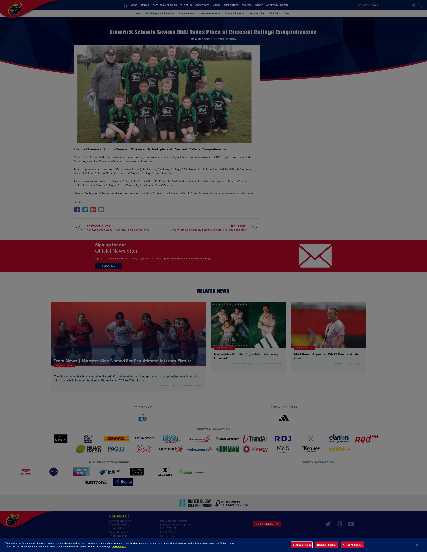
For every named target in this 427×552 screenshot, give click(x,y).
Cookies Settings (302, 544)
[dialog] (213, 545)
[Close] (417, 545)
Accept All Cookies (352, 544)
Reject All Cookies (326, 544)
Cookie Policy (119, 546)
